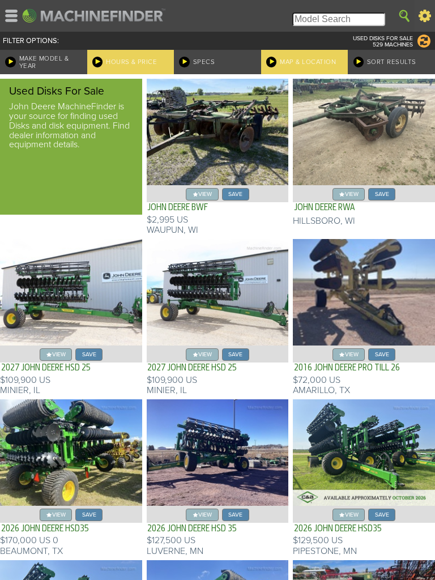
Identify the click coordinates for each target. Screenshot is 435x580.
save (235, 194)
